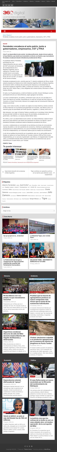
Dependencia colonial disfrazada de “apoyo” (12, 381)
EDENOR (27, 189)
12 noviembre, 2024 (35, 305)
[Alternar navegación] (5, 31)
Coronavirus (23, 187)
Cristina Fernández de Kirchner (43, 187)
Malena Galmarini (22, 195)
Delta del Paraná (15, 189)
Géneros (32, 1)
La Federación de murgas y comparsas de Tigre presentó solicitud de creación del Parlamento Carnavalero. (13, 262)
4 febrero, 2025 (7, 341)
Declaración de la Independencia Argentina (28, 162)
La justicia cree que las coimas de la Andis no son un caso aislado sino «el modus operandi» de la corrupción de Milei (41, 422)
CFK (3, 187)
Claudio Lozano (9, 187)
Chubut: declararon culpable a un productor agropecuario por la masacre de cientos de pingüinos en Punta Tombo (41, 340)
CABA (39, 185)
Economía (7, 360)
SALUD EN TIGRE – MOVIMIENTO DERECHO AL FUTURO (41, 260)
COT (29, 187)
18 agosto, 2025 (7, 422)
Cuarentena (5, 189)
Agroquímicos (34, 292)
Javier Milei (29, 192)
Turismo (49, 198)
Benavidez (34, 185)
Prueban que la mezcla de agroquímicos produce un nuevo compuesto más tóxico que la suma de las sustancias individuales (40, 299)
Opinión (12, 376)
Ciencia (43, 1)
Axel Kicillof (24, 185)
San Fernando (25, 198)
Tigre (44, 198)
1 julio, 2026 (33, 239)
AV (4, 232)
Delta (10, 189)
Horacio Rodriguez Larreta (15, 192)
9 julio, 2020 (6, 51)
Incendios (24, 192)
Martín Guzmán (39, 195)
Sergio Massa (34, 199)
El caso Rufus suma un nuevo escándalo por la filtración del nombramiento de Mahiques (41, 383)
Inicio (13, 1)
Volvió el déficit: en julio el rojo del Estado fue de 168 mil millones (15, 418)
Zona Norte (19, 1)
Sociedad (37, 1)
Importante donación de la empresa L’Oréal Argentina (15, 172)
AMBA (17, 185)
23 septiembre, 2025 (8, 384)
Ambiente (25, 1)
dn (10, 51)
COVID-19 (33, 187)
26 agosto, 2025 (34, 428)
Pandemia (4, 198)
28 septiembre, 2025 (8, 301)
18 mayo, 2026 (33, 263)
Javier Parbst (36, 192)
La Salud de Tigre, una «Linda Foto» (40, 236)
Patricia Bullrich (10, 198)
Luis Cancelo (13, 195)
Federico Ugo (32, 189)
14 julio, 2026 (6, 237)
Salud (20, 198)
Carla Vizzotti (43, 185)
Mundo (53, 1)
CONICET (16, 187)
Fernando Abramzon (40, 189)
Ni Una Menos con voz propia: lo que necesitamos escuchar (14, 298)
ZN (11, 232)
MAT (43, 195)
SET (40, 198)
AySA (30, 185)
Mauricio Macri (48, 195)
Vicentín (4, 201)
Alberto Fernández (12, 162)
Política (48, 1)
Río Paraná (16, 198)
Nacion (5, 43)
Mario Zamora (31, 195)
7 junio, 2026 (6, 267)
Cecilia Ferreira (50, 185)
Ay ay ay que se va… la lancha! (13, 236)
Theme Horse (28, 449)
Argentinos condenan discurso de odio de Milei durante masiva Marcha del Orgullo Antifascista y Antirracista (14, 336)
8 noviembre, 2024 (34, 345)
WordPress (47, 449)
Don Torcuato (22, 189)
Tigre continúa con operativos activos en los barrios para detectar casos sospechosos (41, 172)
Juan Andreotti (43, 192)
